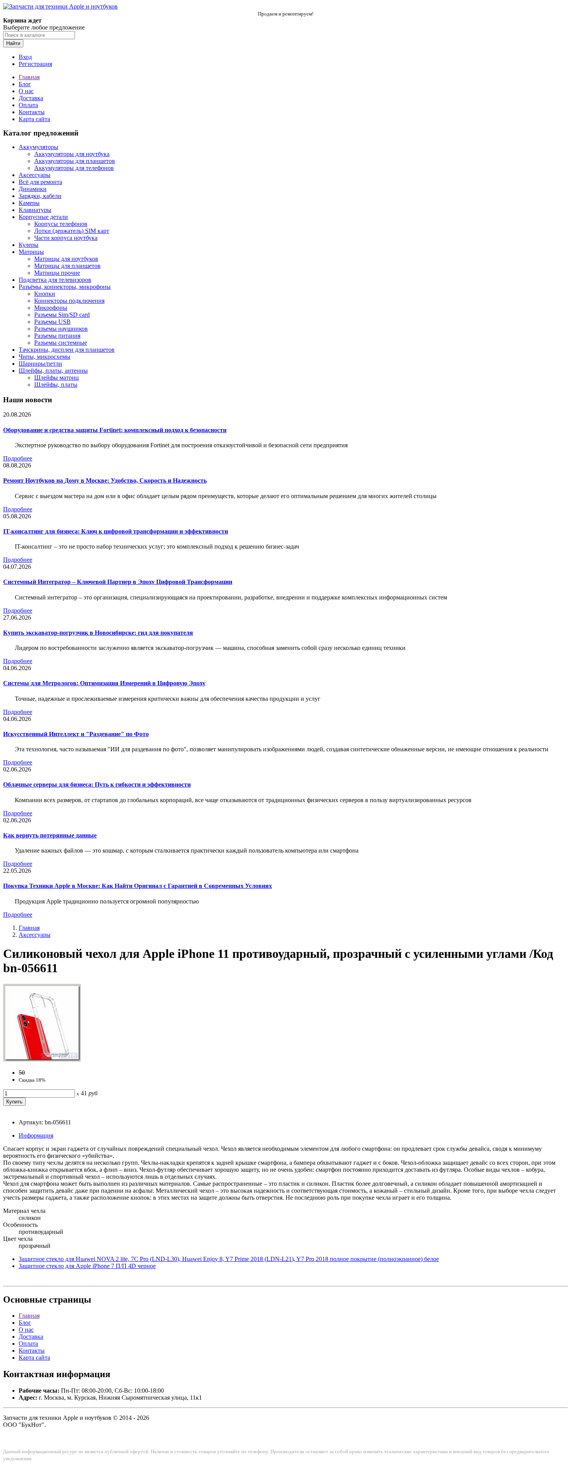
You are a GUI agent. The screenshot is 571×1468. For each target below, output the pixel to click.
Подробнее (17, 458)
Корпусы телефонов (60, 224)
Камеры (29, 203)
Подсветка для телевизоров (55, 279)
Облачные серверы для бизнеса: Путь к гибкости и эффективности (97, 784)
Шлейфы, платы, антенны (53, 370)
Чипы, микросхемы (44, 356)
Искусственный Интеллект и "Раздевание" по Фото (76, 734)
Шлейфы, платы (55, 384)
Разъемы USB (52, 321)
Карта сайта (34, 119)
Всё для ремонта (40, 182)
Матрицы (31, 251)
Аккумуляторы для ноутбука (72, 154)
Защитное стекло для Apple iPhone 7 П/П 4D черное (87, 1266)
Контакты (32, 112)
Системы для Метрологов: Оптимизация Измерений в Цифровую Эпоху (104, 683)
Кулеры (28, 244)
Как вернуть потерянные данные (50, 835)
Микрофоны (50, 307)
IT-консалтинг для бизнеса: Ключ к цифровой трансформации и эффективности (115, 531)
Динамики (33, 189)
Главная (29, 77)
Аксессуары (34, 175)
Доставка (31, 98)
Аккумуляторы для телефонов (74, 168)
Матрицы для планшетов (67, 265)
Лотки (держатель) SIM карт (71, 231)
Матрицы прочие (57, 272)
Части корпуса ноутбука (65, 238)
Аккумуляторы (38, 147)
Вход (25, 57)
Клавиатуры (35, 210)
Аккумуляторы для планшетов (74, 161)
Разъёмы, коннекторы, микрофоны (65, 286)
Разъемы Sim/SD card (62, 314)
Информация (36, 1135)
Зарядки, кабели (40, 196)
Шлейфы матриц (56, 377)
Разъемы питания (57, 335)
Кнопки (44, 293)
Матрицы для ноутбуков (66, 258)
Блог (25, 84)
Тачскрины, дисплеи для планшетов (67, 349)
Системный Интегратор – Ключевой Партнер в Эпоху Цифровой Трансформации (117, 582)
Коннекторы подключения (69, 300)
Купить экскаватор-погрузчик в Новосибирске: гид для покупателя (98, 632)
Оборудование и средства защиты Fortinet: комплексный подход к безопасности (114, 430)
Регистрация (35, 64)
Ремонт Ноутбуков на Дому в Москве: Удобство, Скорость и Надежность (105, 480)
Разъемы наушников (61, 328)
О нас (26, 91)
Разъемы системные (60, 342)
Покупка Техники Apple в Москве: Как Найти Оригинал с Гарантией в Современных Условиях (137, 886)
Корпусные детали (43, 217)
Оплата (28, 105)
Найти (13, 43)
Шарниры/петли (40, 363)
